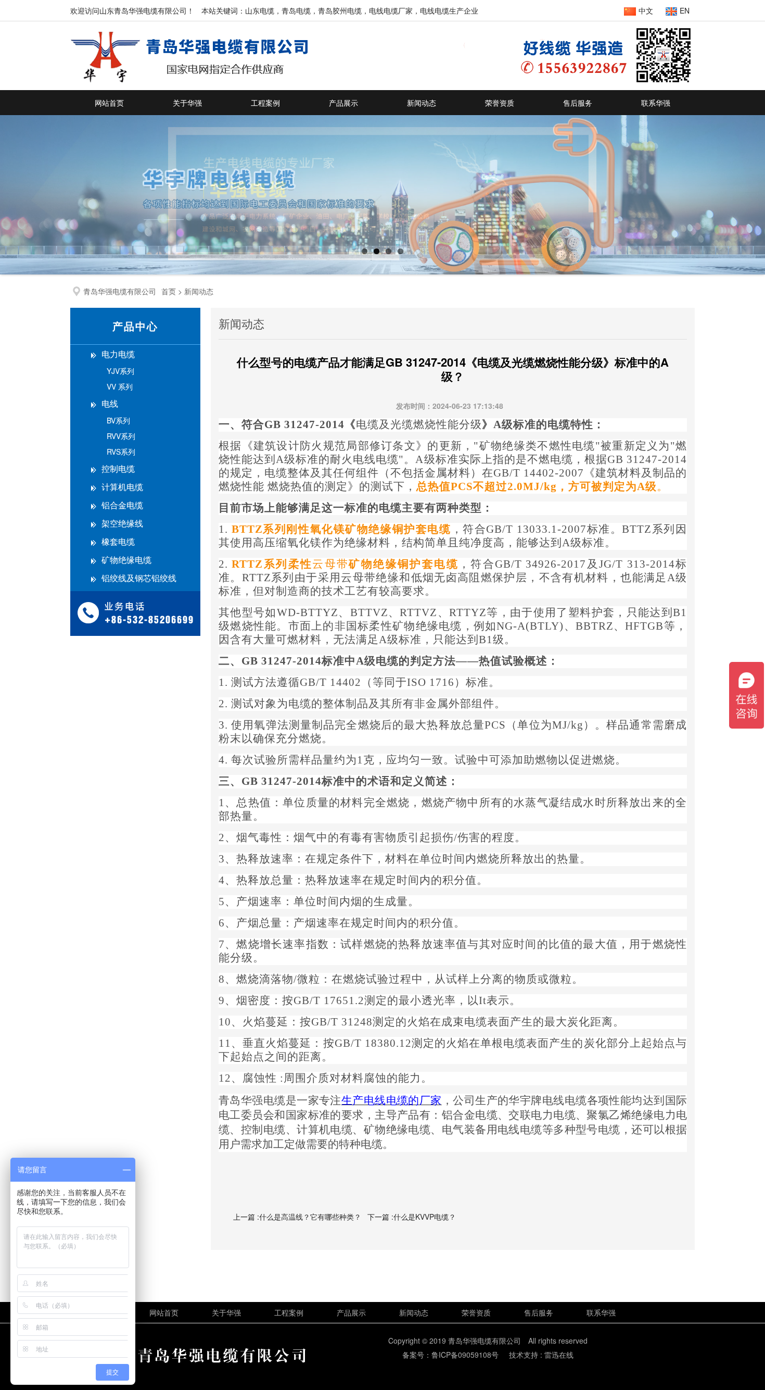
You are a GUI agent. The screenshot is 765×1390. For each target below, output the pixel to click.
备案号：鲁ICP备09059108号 (450, 1354)
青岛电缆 (296, 10)
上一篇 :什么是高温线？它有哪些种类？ (297, 1216)
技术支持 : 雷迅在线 (541, 1354)
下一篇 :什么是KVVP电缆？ (411, 1216)
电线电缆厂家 (391, 10)
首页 (168, 291)
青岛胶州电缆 (340, 10)
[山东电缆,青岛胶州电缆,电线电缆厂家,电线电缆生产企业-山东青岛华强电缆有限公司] (189, 79)
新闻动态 (198, 291)
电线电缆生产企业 (449, 10)
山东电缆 (259, 10)
